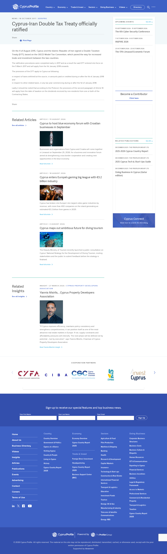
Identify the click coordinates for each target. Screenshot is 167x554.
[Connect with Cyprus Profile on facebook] (23, 506)
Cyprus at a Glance (51, 447)
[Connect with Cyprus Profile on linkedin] (13, 506)
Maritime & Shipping (109, 447)
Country (49, 7)
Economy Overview (79, 438)
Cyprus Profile (25, 7)
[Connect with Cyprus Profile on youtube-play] (30, 506)
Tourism (104, 500)
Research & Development (111, 459)
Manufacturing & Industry (111, 508)
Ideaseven (89, 549)
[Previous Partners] (13, 372)
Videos (122, 7)
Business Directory (21, 445)
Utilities (132, 478)
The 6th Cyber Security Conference (132, 31)
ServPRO (42, 19)
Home (15, 434)
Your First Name (25, 414)
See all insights (18, 296)
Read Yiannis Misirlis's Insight (50, 347)
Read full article (45, 164)
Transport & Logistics (109, 487)
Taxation (132, 509)
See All (148, 22)
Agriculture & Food (108, 438)
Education (105, 491)
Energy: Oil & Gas (108, 504)
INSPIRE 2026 (121, 41)
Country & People (50, 455)
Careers (16, 491)
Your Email (101, 414)
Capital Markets (107, 463)
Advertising (17, 480)
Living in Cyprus (50, 459)
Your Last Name (64, 414)
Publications (18, 468)
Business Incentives (137, 474)
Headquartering (78, 463)
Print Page (27, 40)
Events (15, 474)
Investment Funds (108, 496)
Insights (16, 457)
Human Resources (136, 457)
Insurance (105, 468)
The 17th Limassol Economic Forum (132, 51)
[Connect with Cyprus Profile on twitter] (18, 505)
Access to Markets (136, 490)
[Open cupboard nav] (153, 7)
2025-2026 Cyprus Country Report (131, 151)
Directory (138, 7)
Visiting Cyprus (50, 451)
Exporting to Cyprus (137, 466)
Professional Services (137, 494)
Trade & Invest (77, 7)
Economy (62, 7)
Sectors (92, 7)
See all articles (18, 125)
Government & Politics (52, 443)
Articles (16, 463)
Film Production (107, 443)
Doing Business (107, 7)
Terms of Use (18, 497)
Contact (16, 486)
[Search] (148, 7)
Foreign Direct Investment (82, 459)
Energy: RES (105, 520)
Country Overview (51, 438)
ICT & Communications (138, 461)
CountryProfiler (101, 534)
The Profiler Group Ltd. (139, 147)
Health (103, 455)
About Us (16, 440)
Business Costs (135, 446)
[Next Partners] (154, 372)
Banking (104, 451)
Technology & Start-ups (110, 472)
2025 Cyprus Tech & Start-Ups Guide (133, 161)
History (46, 463)
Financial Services (136, 470)
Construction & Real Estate (111, 476)
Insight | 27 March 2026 (52, 286)
